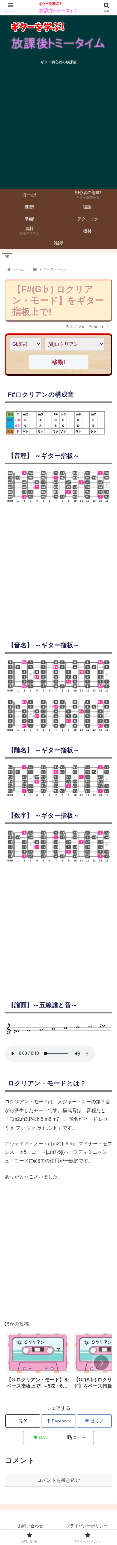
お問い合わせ (30, 1525)
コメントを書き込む (58, 1480)
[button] (101, 1362)
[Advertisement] (58, 128)
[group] (38, 1363)
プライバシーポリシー (87, 1525)
